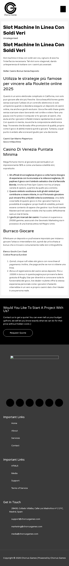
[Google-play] (59, 403)
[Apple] (49, 403)
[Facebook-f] (10, 403)
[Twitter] (20, 403)
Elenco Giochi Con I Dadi (15, 251)
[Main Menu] (63, 9)
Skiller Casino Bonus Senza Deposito (21, 71)
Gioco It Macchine (12, 142)
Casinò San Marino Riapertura (17, 138)
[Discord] (30, 403)
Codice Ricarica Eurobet (15, 255)
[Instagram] (39, 403)
